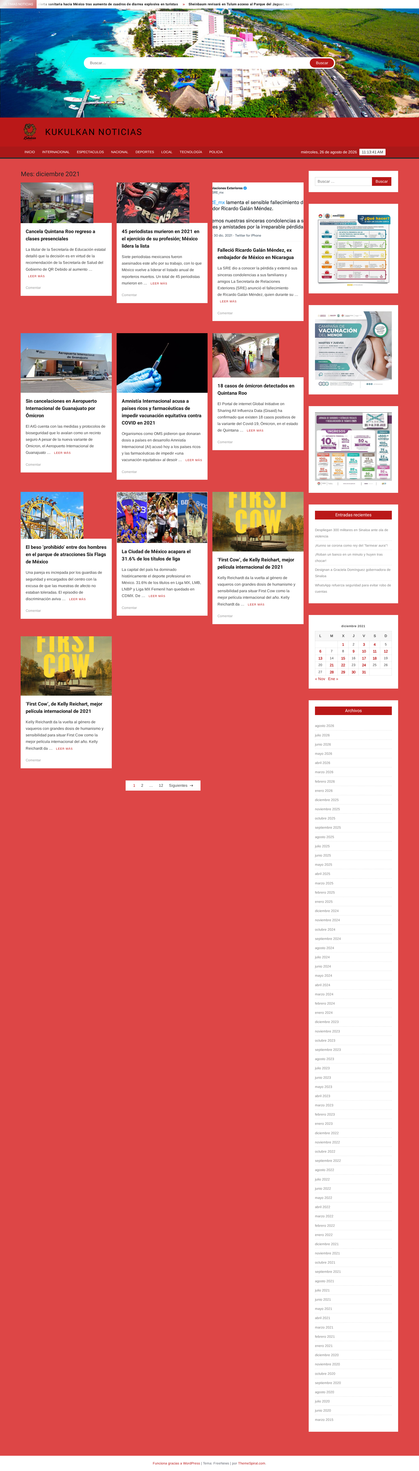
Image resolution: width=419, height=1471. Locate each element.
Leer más (36, 276)
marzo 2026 (324, 772)
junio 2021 (323, 1299)
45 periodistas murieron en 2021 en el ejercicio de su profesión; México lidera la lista (160, 239)
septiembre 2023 (328, 1050)
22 (343, 665)
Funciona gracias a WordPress (176, 1463)
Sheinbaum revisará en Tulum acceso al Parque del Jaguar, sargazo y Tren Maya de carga (201, 4)
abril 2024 (322, 985)
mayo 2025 (323, 864)
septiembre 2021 (328, 1272)
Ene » (333, 679)
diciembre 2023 (327, 1022)
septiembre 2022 (328, 1161)
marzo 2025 (324, 883)
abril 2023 (322, 1096)
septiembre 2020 (328, 1383)
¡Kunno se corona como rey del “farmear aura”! (351, 545)
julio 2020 (322, 1401)
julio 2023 (322, 1068)
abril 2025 (322, 874)
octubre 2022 (325, 1151)
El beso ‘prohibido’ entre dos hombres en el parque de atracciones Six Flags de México (66, 554)
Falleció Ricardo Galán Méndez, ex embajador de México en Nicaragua (256, 254)
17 (364, 658)
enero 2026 (324, 791)
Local (166, 152)
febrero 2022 (325, 1225)
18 (375, 658)
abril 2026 (322, 763)
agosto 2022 (324, 1170)
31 (364, 672)
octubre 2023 (325, 1040)
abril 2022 (322, 1207)
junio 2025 (323, 855)
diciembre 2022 (327, 1133)
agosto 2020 (324, 1392)
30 (353, 672)
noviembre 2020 (327, 1364)
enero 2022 (324, 1235)
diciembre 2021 (327, 1244)
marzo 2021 (324, 1327)
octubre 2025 (325, 818)
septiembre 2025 (328, 827)
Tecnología (191, 152)
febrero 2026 (325, 781)
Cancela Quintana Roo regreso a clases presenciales (60, 235)
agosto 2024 (324, 948)
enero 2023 (324, 1123)
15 (343, 658)
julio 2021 (322, 1290)
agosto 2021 (324, 1281)
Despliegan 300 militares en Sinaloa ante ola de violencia (351, 533)
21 (332, 665)
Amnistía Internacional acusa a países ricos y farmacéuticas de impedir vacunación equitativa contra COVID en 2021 (161, 412)
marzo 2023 (324, 1105)
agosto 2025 (324, 837)
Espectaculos (90, 152)
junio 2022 (323, 1188)
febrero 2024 (325, 1003)
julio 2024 (322, 957)
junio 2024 (323, 966)
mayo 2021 (323, 1309)
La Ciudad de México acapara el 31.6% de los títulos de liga (156, 555)
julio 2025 (322, 846)
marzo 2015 (324, 1420)
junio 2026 (323, 744)
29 (343, 672)
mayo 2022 (323, 1198)
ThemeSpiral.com (251, 1463)
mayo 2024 (323, 975)
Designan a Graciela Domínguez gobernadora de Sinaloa (353, 573)
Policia (216, 152)
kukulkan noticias (93, 132)
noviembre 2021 (327, 1253)
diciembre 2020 (327, 1355)
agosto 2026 (324, 726)
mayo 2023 (323, 1087)
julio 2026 (322, 735)
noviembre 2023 (327, 1031)
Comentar (33, 288)
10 (364, 651)
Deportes (145, 152)
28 (332, 672)
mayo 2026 (323, 753)
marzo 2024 (324, 994)
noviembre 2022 (327, 1142)
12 (161, 785)
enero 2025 (324, 902)
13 (320, 658)
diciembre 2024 (327, 911)
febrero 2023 (325, 1114)
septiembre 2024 (328, 939)
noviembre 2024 (327, 920)
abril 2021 (322, 1318)
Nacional (119, 152)
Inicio (29, 152)
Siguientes (178, 785)
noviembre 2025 (327, 809)
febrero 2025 (325, 892)
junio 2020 (323, 1410)
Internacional (56, 152)
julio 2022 (322, 1179)
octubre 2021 (325, 1262)
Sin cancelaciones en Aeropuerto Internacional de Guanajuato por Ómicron (61, 408)
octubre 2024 (325, 929)
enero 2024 (324, 1013)
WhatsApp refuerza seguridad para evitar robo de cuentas (353, 588)
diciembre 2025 (327, 800)
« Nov (320, 679)
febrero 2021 (325, 1336)
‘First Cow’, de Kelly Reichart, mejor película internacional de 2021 (256, 563)
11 (375, 651)
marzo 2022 (324, 1216)
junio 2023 (323, 1077)
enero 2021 (324, 1346)
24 (364, 665)
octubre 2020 (325, 1374)
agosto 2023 (324, 1059)
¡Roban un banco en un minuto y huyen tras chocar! (349, 557)
